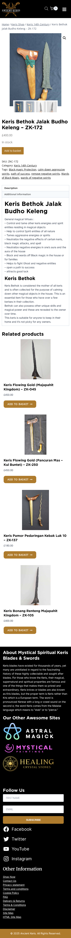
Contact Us (9, 880)
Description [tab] (10, 188)
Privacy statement (14, 884)
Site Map (8, 912)
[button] (64, 38)
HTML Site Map (12, 916)
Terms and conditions (15, 888)
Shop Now (9, 876)
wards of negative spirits (36, 177)
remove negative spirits (45, 173)
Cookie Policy (11, 892)
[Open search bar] (46, 8)
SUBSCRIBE (33, 819)
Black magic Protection (22, 169)
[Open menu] (64, 9)
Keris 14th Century (25, 165)
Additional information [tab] (17, 194)
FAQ (5, 896)
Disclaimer (9, 908)
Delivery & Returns (14, 900)
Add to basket (12, 150)
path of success (20, 173)
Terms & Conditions (14, 904)
